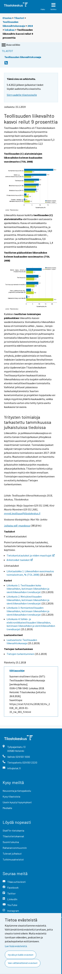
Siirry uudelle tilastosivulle (22, 94)
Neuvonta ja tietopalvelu (17, 790)
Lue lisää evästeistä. (16, 946)
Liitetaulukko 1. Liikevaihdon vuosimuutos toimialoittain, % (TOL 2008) (30, 573)
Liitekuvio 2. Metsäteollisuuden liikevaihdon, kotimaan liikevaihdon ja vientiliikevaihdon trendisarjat (28, 600)
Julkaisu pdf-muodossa (17, 525)
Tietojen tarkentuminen (20, 654)
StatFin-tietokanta (13, 830)
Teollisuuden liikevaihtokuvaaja (22, 57)
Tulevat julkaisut (12, 853)
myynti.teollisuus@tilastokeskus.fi (22, 513)
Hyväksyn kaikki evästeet (20, 954)
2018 (30, 25)
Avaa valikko (13, 44)
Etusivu (7, 18)
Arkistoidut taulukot (18, 560)
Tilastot (19, 18)
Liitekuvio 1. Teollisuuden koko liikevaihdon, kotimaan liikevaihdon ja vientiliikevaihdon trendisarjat (28, 589)
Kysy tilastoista (11, 796)
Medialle (7, 808)
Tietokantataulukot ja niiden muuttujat (29, 555)
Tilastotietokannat (13, 836)
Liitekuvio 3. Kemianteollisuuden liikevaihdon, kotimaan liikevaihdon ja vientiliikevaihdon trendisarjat (28, 611)
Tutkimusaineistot (13, 859)
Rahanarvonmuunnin (15, 847)
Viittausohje (16, 670)
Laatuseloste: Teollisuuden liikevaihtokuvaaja (22, 641)
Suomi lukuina (11, 842)
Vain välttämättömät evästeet (22, 963)
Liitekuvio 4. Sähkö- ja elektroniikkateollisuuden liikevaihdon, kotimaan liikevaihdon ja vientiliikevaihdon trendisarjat (31, 624)
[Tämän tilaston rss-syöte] (6, 63)
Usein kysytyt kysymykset (17, 802)
